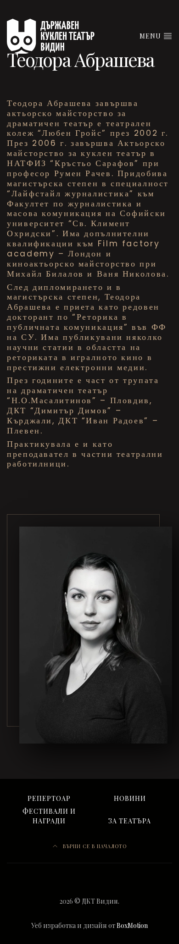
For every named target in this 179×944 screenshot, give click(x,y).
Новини (130, 798)
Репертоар (49, 798)
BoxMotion (132, 925)
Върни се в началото (94, 846)
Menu (151, 36)
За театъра (129, 820)
